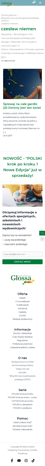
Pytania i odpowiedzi (22, 429)
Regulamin (22, 340)
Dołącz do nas (22, 369)
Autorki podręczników (22, 365)
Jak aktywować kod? (22, 426)
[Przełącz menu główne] (40, 3)
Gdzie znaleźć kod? (22, 422)
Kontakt (22, 372)
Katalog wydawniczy (22, 319)
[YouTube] (19, 460)
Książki (22, 298)
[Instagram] (26, 460)
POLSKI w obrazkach (22, 404)
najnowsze (9, 60)
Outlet (22, 315)
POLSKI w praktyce (22, 408)
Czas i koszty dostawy (22, 337)
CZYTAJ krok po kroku (22, 401)
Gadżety (23, 312)
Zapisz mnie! (22, 262)
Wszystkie (6, 34)
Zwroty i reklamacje (22, 333)
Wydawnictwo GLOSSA (22, 362)
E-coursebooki (23, 301)
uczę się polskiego (15, 239)
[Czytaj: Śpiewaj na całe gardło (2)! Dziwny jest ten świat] (22, 82)
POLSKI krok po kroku (22, 394)
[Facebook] (12, 460)
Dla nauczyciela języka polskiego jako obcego (18, 38)
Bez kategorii (20, 34)
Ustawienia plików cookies (22, 347)
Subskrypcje (23, 305)
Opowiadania (17, 49)
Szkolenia (22, 308)
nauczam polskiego (15, 244)
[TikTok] (33, 460)
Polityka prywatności (23, 344)
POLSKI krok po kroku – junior (22, 397)
